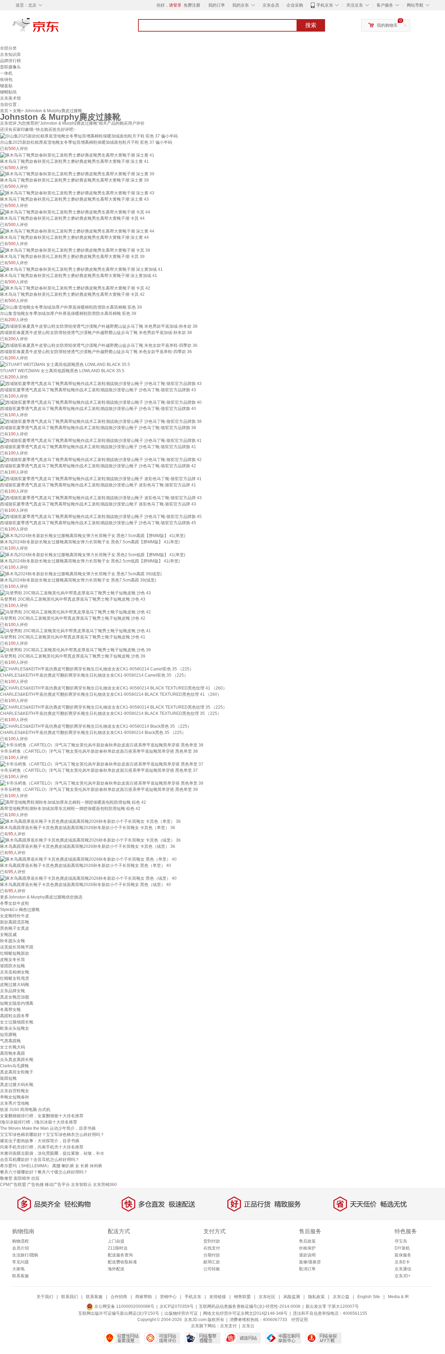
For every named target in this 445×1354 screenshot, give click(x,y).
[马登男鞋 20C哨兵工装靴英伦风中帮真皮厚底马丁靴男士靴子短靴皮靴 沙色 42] (75, 611)
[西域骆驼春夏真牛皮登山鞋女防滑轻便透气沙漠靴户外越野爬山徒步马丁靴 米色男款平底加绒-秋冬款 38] (98, 326)
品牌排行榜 (10, 60)
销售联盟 (242, 1296)
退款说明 (307, 1255)
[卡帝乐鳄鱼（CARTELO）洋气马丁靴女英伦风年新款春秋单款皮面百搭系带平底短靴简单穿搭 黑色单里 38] (101, 745)
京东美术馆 (10, 98)
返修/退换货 (310, 1262)
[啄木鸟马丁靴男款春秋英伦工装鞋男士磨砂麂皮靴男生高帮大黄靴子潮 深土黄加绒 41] (81, 269)
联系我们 (69, 1296)
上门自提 (116, 1241)
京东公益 (341, 1296)
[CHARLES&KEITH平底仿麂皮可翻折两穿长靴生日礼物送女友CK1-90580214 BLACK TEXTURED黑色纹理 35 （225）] (113, 706)
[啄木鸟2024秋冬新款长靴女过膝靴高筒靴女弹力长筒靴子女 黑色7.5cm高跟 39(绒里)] (81, 573)
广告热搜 (35, 1184)
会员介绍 (20, 1248)
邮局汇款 (211, 1262)
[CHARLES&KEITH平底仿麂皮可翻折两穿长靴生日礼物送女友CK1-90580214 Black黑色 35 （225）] (96, 726)
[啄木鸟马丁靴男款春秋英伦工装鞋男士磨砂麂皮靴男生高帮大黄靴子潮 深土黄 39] (77, 174)
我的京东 (240, 5)
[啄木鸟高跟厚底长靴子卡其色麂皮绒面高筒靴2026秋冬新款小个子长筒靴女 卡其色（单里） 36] (90, 821)
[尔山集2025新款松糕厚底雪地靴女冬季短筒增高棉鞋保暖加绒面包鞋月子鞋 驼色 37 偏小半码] (89, 135)
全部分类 (8, 48)
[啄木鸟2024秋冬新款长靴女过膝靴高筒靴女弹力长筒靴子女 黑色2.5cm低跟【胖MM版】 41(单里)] (92, 554)
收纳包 (6, 79)
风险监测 (291, 1296)
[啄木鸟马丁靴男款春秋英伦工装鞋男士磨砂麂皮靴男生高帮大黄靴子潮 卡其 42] (75, 288)
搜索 (310, 25)
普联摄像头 (10, 67)
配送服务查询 (120, 1255)
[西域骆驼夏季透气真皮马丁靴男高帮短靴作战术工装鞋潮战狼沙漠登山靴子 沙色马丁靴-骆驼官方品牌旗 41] (101, 440)
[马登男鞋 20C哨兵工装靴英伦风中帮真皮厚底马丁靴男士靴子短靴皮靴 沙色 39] (75, 649)
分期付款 (211, 1255)
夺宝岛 (401, 1241)
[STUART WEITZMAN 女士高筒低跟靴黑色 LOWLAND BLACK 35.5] (65, 364)
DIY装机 (402, 1248)
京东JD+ (403, 1275)
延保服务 (403, 1255)
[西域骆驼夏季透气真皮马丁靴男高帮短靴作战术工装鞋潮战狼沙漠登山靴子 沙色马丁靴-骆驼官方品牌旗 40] (101, 402)
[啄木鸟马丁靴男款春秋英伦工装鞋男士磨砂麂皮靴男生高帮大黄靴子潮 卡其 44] (75, 211)
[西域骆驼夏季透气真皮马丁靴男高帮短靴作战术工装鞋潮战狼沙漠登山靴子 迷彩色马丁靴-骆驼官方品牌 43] (101, 497)
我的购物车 (387, 25)
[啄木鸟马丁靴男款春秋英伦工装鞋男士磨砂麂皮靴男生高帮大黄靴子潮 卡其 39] (75, 250)
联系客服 (20, 1275)
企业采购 (294, 5)
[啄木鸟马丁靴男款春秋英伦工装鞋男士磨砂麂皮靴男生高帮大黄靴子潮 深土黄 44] (77, 230)
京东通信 (403, 1269)
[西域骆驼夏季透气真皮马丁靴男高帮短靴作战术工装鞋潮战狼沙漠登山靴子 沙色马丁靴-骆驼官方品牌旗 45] (101, 516)
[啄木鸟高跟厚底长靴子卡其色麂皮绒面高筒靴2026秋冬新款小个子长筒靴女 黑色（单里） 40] (88, 858)
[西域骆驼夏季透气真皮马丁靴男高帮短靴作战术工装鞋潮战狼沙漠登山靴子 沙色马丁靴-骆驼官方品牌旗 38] (101, 421)
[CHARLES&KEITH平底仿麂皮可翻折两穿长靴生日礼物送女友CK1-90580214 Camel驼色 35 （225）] (97, 668)
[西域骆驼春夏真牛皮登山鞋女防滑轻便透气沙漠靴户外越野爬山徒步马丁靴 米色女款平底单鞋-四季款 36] (98, 345)
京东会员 (270, 5)
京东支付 (228, 1325)
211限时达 (118, 1248)
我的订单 (216, 5)
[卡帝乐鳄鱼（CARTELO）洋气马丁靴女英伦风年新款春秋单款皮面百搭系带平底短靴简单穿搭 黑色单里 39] (101, 782)
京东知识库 (10, 54)
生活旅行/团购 (25, 1255)
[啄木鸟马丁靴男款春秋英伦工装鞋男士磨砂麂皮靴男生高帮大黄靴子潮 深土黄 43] (77, 192)
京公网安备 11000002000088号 (123, 1306)
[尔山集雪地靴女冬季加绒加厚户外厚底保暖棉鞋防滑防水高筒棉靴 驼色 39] (71, 306)
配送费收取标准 (122, 1262)
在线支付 (211, 1248)
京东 (59, 27)
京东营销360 (105, 1184)
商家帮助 (143, 1296)
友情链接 (217, 1296)
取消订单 (307, 1269)
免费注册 (192, 5)
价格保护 (307, 1248)
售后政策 (307, 1241)
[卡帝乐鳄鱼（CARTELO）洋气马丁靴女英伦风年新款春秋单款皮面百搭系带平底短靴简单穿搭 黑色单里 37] (101, 763)
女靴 (17, 110)
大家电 (18, 1269)
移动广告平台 (57, 1184)
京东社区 (267, 1296)
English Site (368, 1296)
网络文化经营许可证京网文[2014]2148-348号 (245, 1313)
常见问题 (20, 1262)
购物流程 (20, 1241)
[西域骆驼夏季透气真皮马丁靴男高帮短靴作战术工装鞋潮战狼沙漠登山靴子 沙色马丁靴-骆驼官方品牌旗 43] (101, 383)
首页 (4, 110)
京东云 (248, 1325)
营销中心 (168, 1296)
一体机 (6, 73)
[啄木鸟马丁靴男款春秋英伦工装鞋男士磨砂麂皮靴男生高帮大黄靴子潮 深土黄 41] (77, 154)
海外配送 (116, 1269)
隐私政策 (316, 1296)
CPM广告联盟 (13, 1184)
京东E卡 (402, 1262)
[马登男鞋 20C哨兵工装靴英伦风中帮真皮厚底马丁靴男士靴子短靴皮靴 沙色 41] (75, 630)
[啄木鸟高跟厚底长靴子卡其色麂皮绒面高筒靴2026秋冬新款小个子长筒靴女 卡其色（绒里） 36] (90, 840)
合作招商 (119, 1296)
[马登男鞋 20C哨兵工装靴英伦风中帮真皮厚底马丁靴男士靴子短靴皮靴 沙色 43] (75, 592)
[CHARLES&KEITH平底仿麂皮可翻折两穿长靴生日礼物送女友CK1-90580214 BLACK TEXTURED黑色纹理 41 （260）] (113, 687)
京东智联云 (81, 1184)
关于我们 (45, 1296)
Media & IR (398, 1296)
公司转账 (211, 1269)
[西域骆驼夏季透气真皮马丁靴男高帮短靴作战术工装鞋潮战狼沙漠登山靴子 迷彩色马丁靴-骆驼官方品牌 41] (101, 478)
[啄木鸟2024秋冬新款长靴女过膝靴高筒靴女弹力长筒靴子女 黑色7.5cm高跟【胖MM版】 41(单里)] (92, 535)
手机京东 (324, 5)
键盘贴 (6, 85)
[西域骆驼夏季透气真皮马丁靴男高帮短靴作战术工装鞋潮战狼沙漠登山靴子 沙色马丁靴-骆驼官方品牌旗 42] (101, 459)
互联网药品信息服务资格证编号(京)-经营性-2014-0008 (249, 1306)
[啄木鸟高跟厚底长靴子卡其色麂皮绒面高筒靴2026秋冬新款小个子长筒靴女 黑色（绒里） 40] (88, 878)
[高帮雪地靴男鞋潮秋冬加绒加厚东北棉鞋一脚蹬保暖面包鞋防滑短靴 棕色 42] (73, 802)
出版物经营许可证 (181, 1313)
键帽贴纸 (8, 92)
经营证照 (299, 1319)
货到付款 (211, 1241)
